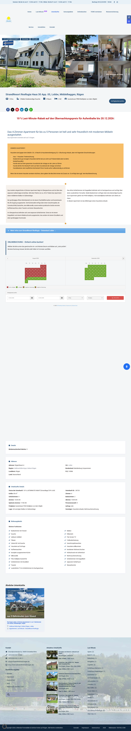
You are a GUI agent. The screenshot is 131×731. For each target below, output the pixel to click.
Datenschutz (11, 680)
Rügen (68, 666)
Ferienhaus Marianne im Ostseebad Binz (70, 673)
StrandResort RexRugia (32, 628)
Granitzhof (91, 674)
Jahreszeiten (92, 681)
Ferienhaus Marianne (94, 668)
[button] (8, 109)
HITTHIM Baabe (93, 678)
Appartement (13, 628)
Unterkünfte (55, 12)
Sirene (89, 697)
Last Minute (41, 12)
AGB (8, 683)
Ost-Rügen (62, 666)
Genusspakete (68, 12)
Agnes (89, 652)
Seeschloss (91, 694)
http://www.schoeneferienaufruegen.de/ (21, 665)
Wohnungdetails (16, 521)
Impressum (10, 677)
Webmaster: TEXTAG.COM (15, 687)
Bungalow (91, 661)
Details (13, 445)
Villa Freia (91, 714)
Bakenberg (91, 658)
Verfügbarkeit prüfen (117, 101)
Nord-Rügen (62, 655)
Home (29, 12)
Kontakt (52, 27)
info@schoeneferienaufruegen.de (18, 661)
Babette (90, 655)
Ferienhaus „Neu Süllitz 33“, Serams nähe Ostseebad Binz (68, 696)
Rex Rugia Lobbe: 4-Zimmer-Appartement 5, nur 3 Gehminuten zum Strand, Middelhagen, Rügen (24, 622)
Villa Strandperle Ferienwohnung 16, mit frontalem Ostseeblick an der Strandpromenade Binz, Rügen (70, 685)
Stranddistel (91, 701)
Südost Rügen (31, 468)
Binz (72, 666)
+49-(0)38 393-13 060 (15, 655)
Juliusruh (70, 655)
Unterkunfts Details (17, 487)
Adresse (14, 461)
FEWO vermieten (96, 12)
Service (31, 27)
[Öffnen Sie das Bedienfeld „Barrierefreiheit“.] (126, 366)
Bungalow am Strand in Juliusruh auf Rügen (69, 652)
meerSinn (90, 684)
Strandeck (91, 704)
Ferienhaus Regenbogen (95, 671)
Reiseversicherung (112, 12)
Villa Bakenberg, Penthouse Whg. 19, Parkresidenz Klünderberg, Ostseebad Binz (69, 707)
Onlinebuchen (81, 12)
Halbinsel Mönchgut (20, 468)
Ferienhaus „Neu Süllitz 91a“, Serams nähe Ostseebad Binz (69, 663)
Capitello (90, 665)
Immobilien (41, 27)
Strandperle (91, 707)
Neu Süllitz (77, 666)
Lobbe (70, 465)
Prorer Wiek (91, 691)
